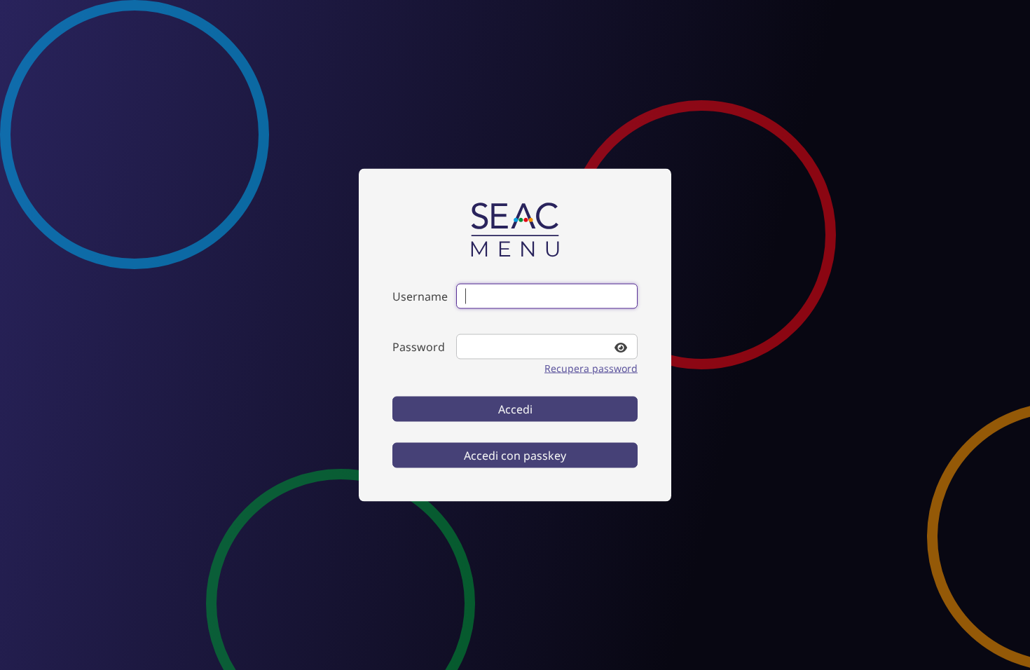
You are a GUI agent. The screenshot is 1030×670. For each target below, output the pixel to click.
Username (420, 296)
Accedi (515, 409)
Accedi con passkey (515, 455)
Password (418, 347)
